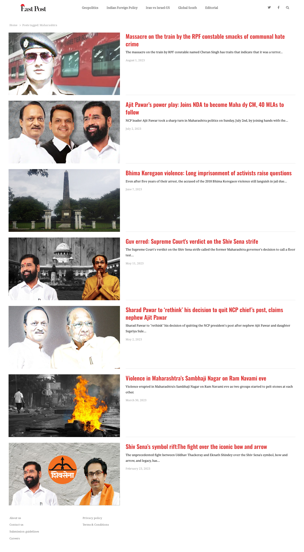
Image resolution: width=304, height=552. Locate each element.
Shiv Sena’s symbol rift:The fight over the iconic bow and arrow (197, 446)
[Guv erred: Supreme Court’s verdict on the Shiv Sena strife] (64, 240)
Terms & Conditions (96, 524)
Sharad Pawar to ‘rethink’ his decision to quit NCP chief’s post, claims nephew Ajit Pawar (204, 313)
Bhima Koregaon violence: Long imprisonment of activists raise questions (209, 173)
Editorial (211, 7)
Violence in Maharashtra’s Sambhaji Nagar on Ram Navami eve (196, 378)
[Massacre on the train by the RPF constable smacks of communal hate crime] (64, 35)
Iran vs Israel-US (158, 7)
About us (15, 518)
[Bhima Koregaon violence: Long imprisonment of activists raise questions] (64, 172)
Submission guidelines (24, 531)
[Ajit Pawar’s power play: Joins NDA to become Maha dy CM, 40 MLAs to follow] (64, 103)
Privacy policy (92, 518)
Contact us (16, 524)
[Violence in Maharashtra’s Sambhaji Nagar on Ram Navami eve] (64, 377)
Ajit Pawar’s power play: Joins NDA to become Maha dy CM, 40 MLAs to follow (205, 108)
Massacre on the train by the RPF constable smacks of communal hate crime (205, 40)
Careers (15, 538)
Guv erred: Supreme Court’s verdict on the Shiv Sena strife (192, 241)
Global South (187, 7)
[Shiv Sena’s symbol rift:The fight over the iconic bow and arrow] (64, 445)
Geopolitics (90, 7)
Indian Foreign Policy (122, 7)
